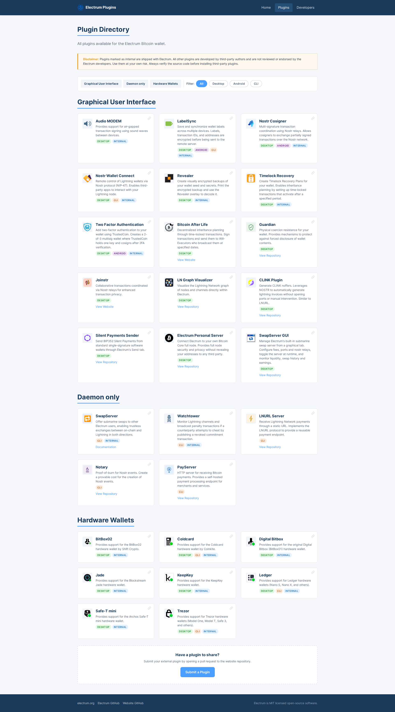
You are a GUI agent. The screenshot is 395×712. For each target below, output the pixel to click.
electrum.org (85, 703)
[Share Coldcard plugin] (231, 536)
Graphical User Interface (101, 83)
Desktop (218, 83)
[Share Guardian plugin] (313, 222)
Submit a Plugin (197, 672)
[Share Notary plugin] (149, 464)
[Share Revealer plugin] (231, 173)
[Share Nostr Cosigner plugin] (313, 118)
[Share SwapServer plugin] (149, 413)
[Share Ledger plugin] (313, 572)
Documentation (106, 447)
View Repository (270, 255)
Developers (305, 7)
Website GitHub (133, 703)
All (201, 83)
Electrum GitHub (109, 703)
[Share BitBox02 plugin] (149, 536)
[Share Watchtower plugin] (231, 413)
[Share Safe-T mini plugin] (149, 608)
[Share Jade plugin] (149, 572)
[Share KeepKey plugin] (231, 572)
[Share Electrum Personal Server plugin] (231, 332)
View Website (186, 260)
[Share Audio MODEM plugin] (149, 118)
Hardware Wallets (165, 83)
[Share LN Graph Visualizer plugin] (231, 277)
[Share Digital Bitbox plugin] (313, 536)
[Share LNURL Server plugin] (313, 413)
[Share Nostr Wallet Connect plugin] (149, 173)
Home (266, 7)
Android (239, 83)
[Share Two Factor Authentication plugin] (149, 222)
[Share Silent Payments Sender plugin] (149, 332)
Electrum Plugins (101, 7)
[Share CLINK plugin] (313, 277)
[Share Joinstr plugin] (149, 277)
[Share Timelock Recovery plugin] (313, 173)
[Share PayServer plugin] (231, 464)
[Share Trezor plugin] (231, 608)
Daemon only (136, 83)
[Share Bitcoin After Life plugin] (231, 222)
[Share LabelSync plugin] (231, 118)
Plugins (283, 7)
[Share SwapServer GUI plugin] (313, 332)
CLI (256, 83)
